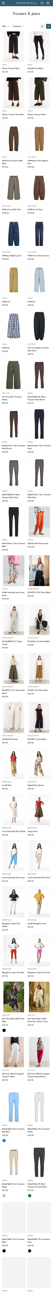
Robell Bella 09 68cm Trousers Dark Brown (37, 398)
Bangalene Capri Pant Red (13, 972)
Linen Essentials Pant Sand (39, 877)
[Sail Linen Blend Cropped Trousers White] (13, 1052)
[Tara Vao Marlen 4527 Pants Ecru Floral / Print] (39, 997)
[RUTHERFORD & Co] (26, 3)
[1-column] (42, 26)
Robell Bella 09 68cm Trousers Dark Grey (11, 496)
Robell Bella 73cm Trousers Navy (39, 1240)
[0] (48, 3)
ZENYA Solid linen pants (38, 543)
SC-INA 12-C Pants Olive (38, 690)
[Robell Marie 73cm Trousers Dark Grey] (39, 473)
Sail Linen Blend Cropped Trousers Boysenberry (38, 1075)
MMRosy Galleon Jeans (11, 255)
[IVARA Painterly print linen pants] (13, 570)
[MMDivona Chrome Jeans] (39, 234)
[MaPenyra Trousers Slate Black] (13, 139)
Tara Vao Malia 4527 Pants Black (13, 1020)
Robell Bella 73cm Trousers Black (13, 1240)
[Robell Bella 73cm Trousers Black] (13, 1217)
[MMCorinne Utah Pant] (13, 188)
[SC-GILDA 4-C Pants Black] (39, 619)
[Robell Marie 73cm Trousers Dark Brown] (13, 424)
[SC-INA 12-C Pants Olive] (39, 668)
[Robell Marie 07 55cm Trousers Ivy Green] (39, 1272)
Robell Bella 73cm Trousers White (39, 1130)
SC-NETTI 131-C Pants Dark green (13, 691)
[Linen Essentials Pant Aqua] (13, 856)
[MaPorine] (13, 280)
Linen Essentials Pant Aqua (13, 877)
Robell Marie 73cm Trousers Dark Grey (39, 496)
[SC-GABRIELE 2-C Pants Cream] (13, 619)
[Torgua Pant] (39, 809)
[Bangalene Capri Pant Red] (13, 951)
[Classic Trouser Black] (13, 46)
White (4, 1085)
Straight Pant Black (35, 68)
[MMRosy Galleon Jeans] (13, 234)
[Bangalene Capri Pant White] (13, 902)
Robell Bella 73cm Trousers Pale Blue (13, 1130)
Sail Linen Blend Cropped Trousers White (13, 1075)
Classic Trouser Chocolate (13, 114)
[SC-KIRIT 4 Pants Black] (39, 717)
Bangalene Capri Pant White (11, 925)
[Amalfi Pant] (13, 763)
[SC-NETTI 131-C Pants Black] (39, 570)
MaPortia (31, 301)
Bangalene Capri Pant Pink (39, 972)
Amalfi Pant (7, 785)
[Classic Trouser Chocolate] (13, 92)
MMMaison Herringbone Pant (38, 162)
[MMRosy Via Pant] (39, 188)
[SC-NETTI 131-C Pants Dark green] (13, 668)
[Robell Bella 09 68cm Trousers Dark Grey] (13, 473)
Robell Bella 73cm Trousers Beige (13, 1185)
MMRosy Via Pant (35, 209)
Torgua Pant (33, 831)
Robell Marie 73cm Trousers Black (13, 545)
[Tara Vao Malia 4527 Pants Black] (13, 997)
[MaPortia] (39, 280)
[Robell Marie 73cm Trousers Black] (13, 522)
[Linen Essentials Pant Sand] (39, 856)
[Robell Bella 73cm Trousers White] (39, 1107)
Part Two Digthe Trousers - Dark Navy (39, 349)
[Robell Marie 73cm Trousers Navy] (39, 424)
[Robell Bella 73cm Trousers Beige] (13, 1162)
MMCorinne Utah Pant (11, 209)
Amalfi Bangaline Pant (37, 923)
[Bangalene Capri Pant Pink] (39, 951)
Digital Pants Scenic (36, 785)
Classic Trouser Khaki (37, 114)
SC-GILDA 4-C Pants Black (39, 641)
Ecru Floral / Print (29, 1030)
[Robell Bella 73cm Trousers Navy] (39, 1217)
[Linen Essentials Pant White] (13, 809)
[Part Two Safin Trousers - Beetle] (13, 375)
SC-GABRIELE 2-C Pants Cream (12, 643)
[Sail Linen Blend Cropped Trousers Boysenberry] (39, 1052)
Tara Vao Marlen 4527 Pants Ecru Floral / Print (38, 1020)
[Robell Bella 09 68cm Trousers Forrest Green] (39, 1162)
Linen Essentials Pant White (13, 831)
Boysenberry (29, 1085)
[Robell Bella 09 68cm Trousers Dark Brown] (39, 375)
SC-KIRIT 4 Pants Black (37, 739)
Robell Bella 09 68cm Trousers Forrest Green (37, 1185)
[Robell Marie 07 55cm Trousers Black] (13, 1272)
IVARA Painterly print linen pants (13, 594)
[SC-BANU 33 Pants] (13, 717)
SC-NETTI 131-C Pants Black (39, 592)
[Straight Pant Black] (39, 46)
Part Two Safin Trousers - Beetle (12, 398)
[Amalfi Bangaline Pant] (39, 902)
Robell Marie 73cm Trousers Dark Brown (13, 447)
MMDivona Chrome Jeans (38, 255)
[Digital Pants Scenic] (39, 763)
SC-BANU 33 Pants (10, 739)
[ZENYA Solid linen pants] (39, 522)
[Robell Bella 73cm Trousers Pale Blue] (13, 1107)
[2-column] (48, 26)
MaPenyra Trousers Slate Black (12, 162)
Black (4, 1030)
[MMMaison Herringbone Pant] (39, 139)
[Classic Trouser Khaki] (39, 92)
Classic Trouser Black (11, 68)
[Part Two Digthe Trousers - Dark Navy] (39, 326)
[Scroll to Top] (48, 1277)
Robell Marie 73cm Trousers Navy (39, 447)
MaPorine (6, 301)
